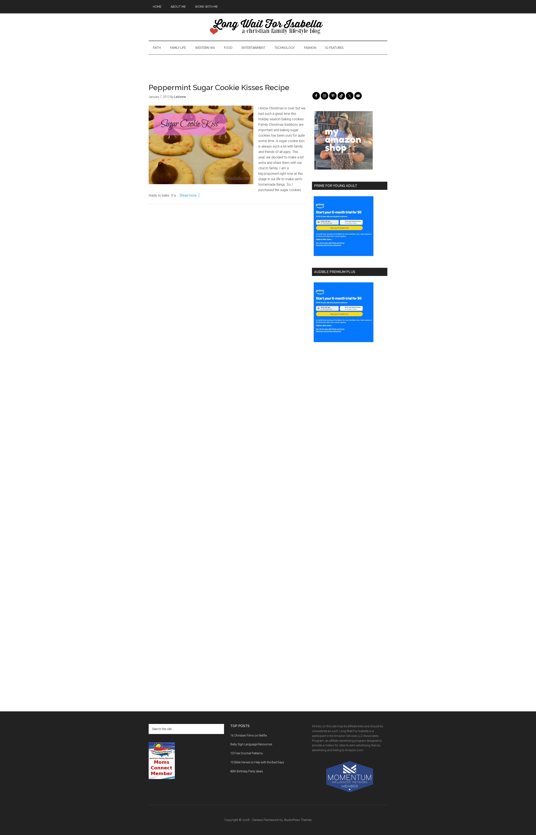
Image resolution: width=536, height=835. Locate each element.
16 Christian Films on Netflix (248, 735)
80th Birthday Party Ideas (246, 771)
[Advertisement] (268, 64)
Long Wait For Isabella (268, 27)
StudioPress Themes (298, 820)
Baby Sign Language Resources (251, 744)
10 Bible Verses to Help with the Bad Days (257, 762)
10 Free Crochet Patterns (246, 753)
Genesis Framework (265, 820)
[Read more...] (189, 195)
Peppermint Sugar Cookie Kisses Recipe (219, 87)
